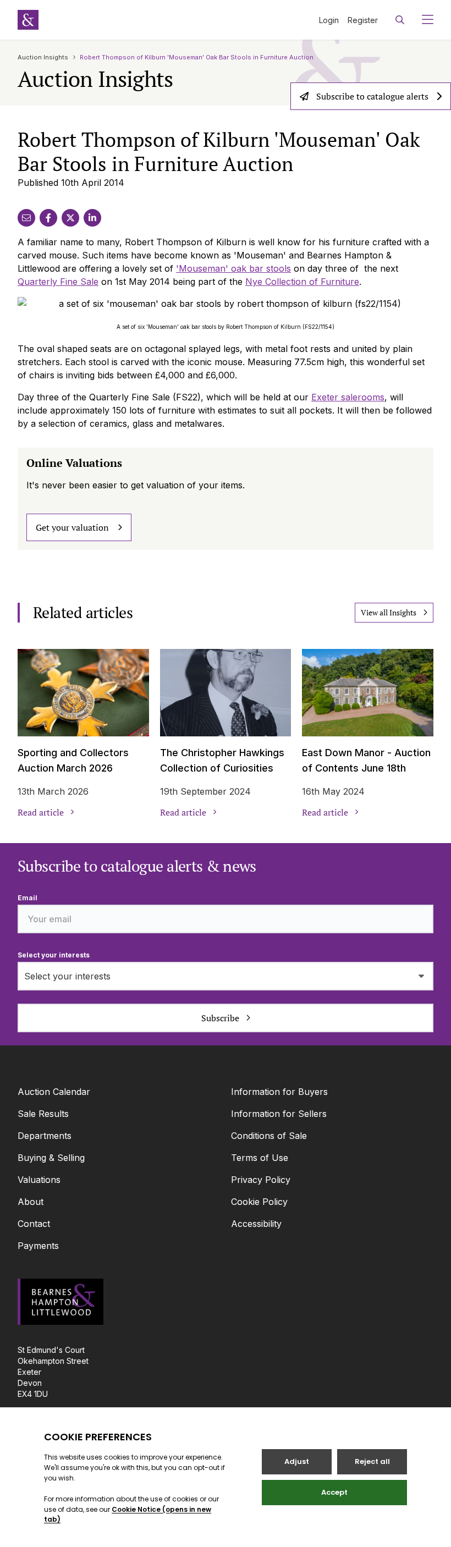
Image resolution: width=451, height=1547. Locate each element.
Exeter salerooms (347, 397)
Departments (45, 1135)
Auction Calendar (54, 1091)
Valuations (39, 1179)
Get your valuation (72, 527)
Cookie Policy (259, 1201)
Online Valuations (74, 462)
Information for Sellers (279, 1113)
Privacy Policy (260, 1179)
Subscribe (220, 1017)
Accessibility (256, 1223)
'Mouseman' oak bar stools (233, 268)
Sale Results (43, 1113)
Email (27, 898)
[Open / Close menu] (423, 19)
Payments (38, 1245)
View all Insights (388, 613)
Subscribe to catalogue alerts (372, 96)
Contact (34, 1223)
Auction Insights (43, 57)
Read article (41, 812)
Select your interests (54, 955)
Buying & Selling (51, 1157)
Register (363, 20)
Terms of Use (259, 1157)
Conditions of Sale (269, 1135)
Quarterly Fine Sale (58, 281)
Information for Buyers (279, 1091)
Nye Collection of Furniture (302, 281)
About (30, 1201)
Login (329, 20)
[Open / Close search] (400, 19)
